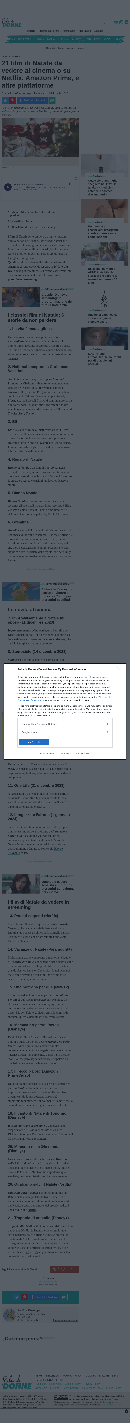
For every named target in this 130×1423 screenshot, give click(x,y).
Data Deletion (47, 753)
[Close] (120, 670)
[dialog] (65, 711)
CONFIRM (34, 742)
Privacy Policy (83, 753)
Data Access (65, 753)
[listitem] (65, 724)
